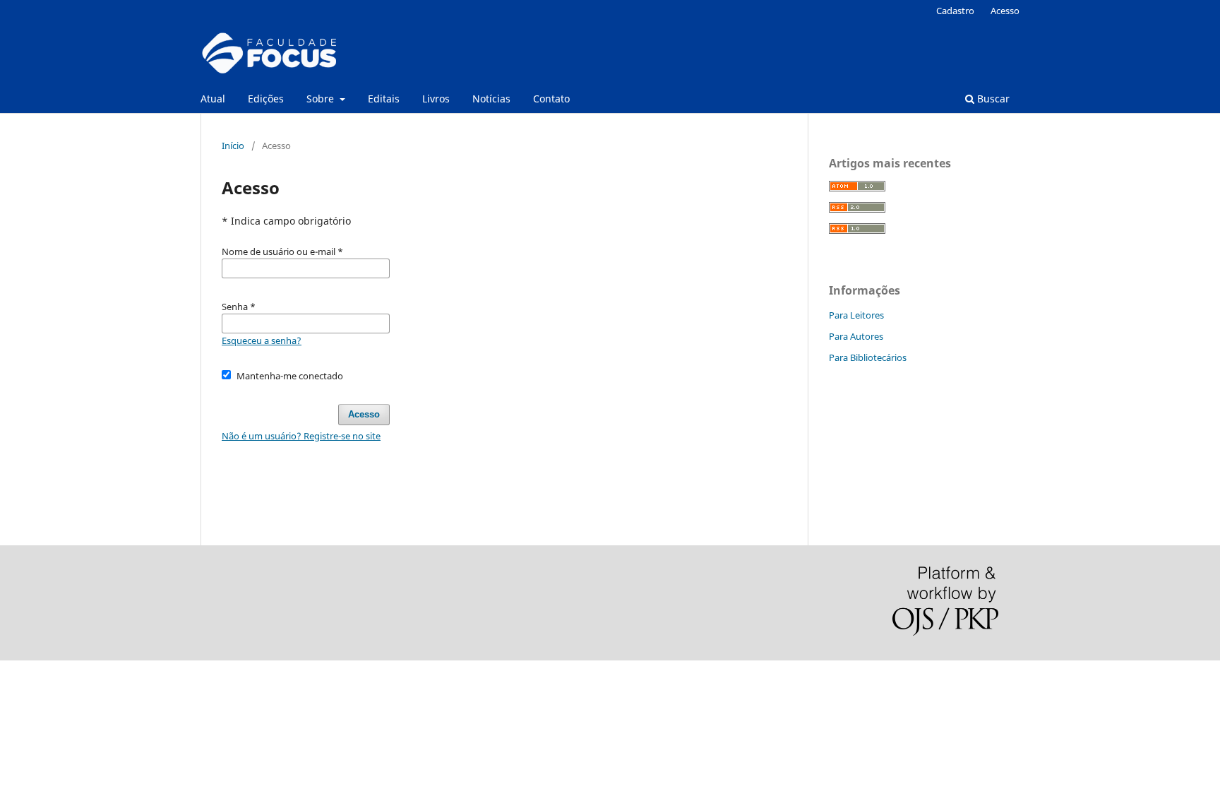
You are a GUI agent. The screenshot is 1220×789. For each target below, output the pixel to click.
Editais (384, 98)
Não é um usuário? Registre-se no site (301, 435)
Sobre (321, 98)
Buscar (992, 98)
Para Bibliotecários (868, 357)
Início (233, 145)
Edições (266, 98)
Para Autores (856, 336)
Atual (213, 98)
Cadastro (955, 10)
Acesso (1005, 10)
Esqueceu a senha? (261, 340)
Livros (436, 98)
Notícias (491, 98)
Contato (551, 98)
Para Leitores (856, 315)
